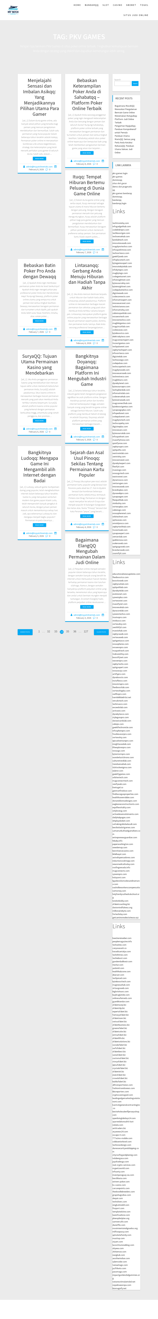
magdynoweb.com (121, 369)
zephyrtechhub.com (121, 526)
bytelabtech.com (120, 239)
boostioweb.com (120, 580)
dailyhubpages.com (121, 817)
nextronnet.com (119, 476)
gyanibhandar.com (120, 1001)
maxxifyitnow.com (120, 439)
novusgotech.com (120, 473)
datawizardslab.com (121, 720)
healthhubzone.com (121, 971)
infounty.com (118, 1171)
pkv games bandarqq (122, 193)
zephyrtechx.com (120, 664)
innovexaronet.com (121, 303)
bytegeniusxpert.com (122, 263)
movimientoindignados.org (125, 1228)
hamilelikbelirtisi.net (121, 697)
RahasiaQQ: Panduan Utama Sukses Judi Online (124, 149)
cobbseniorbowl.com (122, 1141)
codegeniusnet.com (121, 276)
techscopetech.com (121, 366)
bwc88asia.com (119, 1178)
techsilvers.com (119, 1201)
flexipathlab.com (120, 499)
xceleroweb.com (120, 543)
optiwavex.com (119, 519)
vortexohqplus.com (121, 690)
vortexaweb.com (120, 637)
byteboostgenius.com (122, 406)
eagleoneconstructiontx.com (125, 804)
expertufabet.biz (120, 1011)
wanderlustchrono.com (123, 757)
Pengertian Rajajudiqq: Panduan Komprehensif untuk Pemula (125, 129)
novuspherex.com (120, 644)
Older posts (101, 632)
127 (87, 631)
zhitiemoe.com (119, 1251)
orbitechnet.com (120, 516)
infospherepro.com (121, 730)
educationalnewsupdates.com (126, 573)
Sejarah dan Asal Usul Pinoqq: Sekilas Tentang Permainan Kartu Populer (87, 463)
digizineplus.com (120, 426)
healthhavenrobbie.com (123, 797)
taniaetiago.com (120, 1265)
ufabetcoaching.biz (121, 904)
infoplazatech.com (121, 259)
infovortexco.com (120, 353)
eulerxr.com (117, 770)
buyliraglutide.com (121, 994)
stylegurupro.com (120, 717)
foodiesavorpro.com (121, 734)
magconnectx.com (121, 870)
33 (56, 631)
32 (49, 631)
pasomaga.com (119, 1271)
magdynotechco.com (122, 246)
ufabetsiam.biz (119, 1018)
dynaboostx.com (120, 677)
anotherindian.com (121, 1258)
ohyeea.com (118, 1248)
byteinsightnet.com (121, 286)
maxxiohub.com (119, 630)
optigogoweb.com (120, 546)
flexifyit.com (118, 466)
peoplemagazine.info (122, 941)
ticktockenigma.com (122, 767)
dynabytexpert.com (121, 463)
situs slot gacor (119, 183)
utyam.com (117, 1241)
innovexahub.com (120, 607)
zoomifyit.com (119, 553)
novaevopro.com (120, 647)
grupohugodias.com (121, 1194)
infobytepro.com (120, 269)
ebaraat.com (118, 974)
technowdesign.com (121, 1144)
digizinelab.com (119, 356)
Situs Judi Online (136, 15)
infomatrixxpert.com (122, 299)
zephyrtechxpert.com (122, 349)
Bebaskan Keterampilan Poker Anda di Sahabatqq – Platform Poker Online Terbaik (86, 94)
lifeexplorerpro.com (121, 747)
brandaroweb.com (120, 550)
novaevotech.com (120, 316)
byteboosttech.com (121, 981)
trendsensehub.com (121, 764)
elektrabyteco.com (121, 336)
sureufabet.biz (119, 1054)
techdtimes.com (120, 954)
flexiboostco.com (120, 577)
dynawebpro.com (120, 493)
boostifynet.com (120, 657)
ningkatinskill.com (120, 1204)
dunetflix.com (118, 1225)
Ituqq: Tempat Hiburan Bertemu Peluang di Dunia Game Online (87, 185)
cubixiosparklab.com (121, 313)
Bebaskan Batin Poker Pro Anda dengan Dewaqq (39, 271)
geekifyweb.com (120, 256)
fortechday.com (119, 914)
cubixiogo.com (119, 509)
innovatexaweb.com (121, 243)
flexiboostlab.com (120, 687)
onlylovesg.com (119, 810)
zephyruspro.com (120, 446)
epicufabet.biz (118, 1064)
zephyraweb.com (120, 634)
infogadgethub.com (121, 226)
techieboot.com (119, 958)
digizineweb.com (120, 293)
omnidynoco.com (120, 523)
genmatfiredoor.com (122, 790)
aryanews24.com (120, 1131)
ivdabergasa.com (120, 1158)
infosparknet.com (120, 436)
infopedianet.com (120, 413)
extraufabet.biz (119, 1034)
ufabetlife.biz (118, 1038)
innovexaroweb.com (121, 373)
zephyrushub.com (120, 583)
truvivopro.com (119, 617)
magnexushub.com (121, 984)
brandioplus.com (120, 489)
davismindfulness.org (122, 907)
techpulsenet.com (120, 346)
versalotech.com (120, 700)
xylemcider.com (119, 1261)
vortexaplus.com (120, 506)
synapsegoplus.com (121, 409)
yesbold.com (118, 968)
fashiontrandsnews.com (123, 1088)
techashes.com (119, 944)
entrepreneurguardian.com (124, 837)
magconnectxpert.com (122, 339)
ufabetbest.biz (119, 1051)
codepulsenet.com (120, 416)
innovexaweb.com (120, 486)
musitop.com (118, 1238)
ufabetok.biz (118, 1071)
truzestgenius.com (121, 343)
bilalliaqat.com (119, 854)
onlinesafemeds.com (122, 998)
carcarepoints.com (121, 1188)
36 (75, 631)
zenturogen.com (120, 483)
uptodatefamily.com (121, 1235)
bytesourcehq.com (121, 283)
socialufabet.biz (119, 1044)
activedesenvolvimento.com (125, 814)
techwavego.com (120, 359)
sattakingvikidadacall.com (124, 824)
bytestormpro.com (121, 754)
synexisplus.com (119, 597)
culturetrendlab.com (121, 760)
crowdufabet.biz (120, 1078)
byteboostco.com (120, 333)
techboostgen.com (121, 233)
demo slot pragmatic (122, 186)
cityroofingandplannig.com (124, 1154)
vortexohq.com (119, 737)
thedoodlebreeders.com (123, 1191)
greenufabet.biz (119, 1028)
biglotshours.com (120, 991)
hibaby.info (117, 840)
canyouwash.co (119, 948)
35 (68, 631)
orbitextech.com (120, 777)
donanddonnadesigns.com (124, 800)
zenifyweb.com (119, 784)
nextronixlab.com (120, 453)
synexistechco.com (121, 613)
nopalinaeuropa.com (121, 1285)
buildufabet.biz (119, 1081)
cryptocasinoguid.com (122, 1094)
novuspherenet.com (121, 513)
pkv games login (120, 173)
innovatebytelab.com (122, 266)
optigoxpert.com (120, 667)
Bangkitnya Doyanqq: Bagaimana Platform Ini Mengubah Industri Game (87, 370)
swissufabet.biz (119, 1021)
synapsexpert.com (120, 533)
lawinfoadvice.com (121, 1214)
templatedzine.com (121, 1211)
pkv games (117, 176)
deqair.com (117, 1198)
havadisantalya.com (121, 951)
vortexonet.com (119, 600)
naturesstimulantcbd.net (123, 1281)
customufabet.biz (120, 1058)
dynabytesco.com (120, 714)
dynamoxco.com (120, 479)
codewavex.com (119, 329)
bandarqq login (119, 203)
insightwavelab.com (121, 744)
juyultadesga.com (120, 1161)
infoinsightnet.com (121, 279)
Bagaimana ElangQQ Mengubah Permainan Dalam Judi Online (87, 551)
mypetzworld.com (120, 1168)
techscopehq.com (120, 423)
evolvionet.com (119, 593)
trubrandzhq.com (120, 654)
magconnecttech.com (122, 780)
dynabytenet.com (120, 383)
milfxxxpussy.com (120, 1231)
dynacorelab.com (120, 610)
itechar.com (117, 964)
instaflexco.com (119, 680)
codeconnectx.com (121, 296)
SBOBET (131, 5)
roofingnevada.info (121, 867)
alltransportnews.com (122, 1084)
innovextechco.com (121, 319)
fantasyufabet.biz (120, 1014)
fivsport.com (118, 1208)
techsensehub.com (121, 236)
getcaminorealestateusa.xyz (125, 917)
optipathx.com (119, 449)
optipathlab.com (120, 587)
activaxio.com (118, 710)
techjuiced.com (119, 978)
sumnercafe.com (120, 1221)
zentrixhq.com (119, 456)
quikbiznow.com (119, 539)
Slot (106, 5)
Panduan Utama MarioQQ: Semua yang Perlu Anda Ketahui (125, 139)
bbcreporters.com (120, 1091)
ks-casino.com (119, 1184)
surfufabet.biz (118, 1048)
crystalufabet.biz (120, 1068)
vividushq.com (119, 503)
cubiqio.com (118, 724)
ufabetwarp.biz (119, 1004)
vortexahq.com (119, 624)
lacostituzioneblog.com (123, 1245)
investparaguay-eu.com (123, 1174)
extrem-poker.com (121, 1181)
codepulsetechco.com (122, 289)
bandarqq (116, 200)
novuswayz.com (119, 670)
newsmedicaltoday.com (123, 864)
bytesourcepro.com (121, 386)
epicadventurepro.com (122, 740)
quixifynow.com (119, 443)
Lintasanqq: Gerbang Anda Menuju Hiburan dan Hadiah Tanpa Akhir (87, 276)
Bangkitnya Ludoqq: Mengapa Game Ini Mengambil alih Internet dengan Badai (39, 466)
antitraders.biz (119, 1128)
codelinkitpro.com (120, 229)
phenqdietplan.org (120, 1218)
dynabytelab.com (120, 590)
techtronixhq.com (120, 223)
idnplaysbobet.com (121, 820)
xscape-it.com (118, 1134)
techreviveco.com (120, 376)
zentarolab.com (119, 536)
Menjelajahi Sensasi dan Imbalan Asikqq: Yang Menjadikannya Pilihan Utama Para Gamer (39, 97)
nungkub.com (118, 1255)
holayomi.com (119, 877)
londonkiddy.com (120, 900)
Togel (144, 5)
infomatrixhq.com (120, 309)
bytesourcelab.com (121, 433)
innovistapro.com (120, 684)
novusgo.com (118, 750)
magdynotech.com (121, 419)
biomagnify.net (119, 1288)
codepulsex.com (119, 363)
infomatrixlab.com (120, 393)
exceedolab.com (120, 707)
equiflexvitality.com (121, 807)
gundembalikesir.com (122, 961)
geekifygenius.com (121, 774)
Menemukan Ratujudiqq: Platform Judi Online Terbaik (126, 119)
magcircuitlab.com (121, 326)
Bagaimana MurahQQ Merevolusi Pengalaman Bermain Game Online (126, 109)
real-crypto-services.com (123, 1164)
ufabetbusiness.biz (121, 1024)
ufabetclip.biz (118, 1008)
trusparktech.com (120, 650)
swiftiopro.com (119, 694)
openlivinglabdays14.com (124, 1118)
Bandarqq (92, 5)
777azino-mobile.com (122, 1138)
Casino (117, 5)
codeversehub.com (121, 396)
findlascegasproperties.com (125, 794)
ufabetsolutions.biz (121, 1041)
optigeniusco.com (120, 640)
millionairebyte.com (121, 910)
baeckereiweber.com (121, 938)
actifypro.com (118, 674)
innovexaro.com (119, 429)
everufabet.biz (119, 1074)
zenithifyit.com (119, 627)
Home (77, 5)
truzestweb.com (120, 529)
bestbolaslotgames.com (123, 827)
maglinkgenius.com (121, 323)
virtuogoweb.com (120, 988)
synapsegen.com (120, 496)
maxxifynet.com (119, 603)
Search (117, 79)
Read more (39, 158)
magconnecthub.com (122, 403)
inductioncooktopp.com (123, 860)
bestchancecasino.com (122, 850)
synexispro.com (119, 874)
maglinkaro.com (120, 379)
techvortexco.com (120, 253)
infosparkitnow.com (121, 249)
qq (113, 190)
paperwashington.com (122, 844)
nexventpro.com (119, 660)
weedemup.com (119, 847)
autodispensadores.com (123, 857)
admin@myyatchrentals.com (39, 166)
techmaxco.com (119, 704)
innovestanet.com (120, 459)
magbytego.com (120, 273)
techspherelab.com (121, 389)
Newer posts (25, 632)
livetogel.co (117, 787)
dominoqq (117, 180)
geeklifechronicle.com (122, 727)
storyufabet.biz (119, 1061)
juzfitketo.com (119, 1268)
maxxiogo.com (119, 469)
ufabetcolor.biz (119, 1031)
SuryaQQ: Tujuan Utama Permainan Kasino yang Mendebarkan (39, 364)
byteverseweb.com (121, 399)
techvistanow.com (120, 306)
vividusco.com (119, 620)
